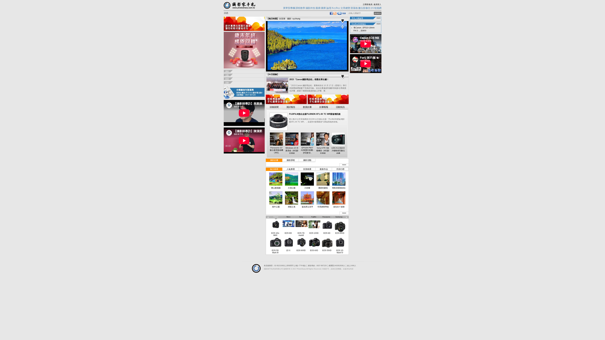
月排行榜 (340, 169)
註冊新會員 (367, 4)
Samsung (338, 217)
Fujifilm (313, 217)
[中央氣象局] (341, 14)
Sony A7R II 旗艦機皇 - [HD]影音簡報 (322, 150)
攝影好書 (274, 160)
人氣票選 (291, 169)
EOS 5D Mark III (275, 251)
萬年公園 (276, 207)
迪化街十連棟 (339, 207)
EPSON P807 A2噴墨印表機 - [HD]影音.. (307, 150)
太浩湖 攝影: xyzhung (289, 18)
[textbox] (360, 13)
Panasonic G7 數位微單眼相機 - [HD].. (276, 150)
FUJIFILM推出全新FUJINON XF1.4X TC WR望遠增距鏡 (314, 114)
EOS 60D (314, 250)
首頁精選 (307, 169)
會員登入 (377, 4)
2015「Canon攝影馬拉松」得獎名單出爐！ (309, 79)
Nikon (288, 217)
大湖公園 (291, 188)
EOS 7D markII (301, 234)
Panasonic (326, 217)
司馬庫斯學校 (323, 207)
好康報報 (323, 107)
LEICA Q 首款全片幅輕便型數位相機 (338, 150)
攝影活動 (307, 160)
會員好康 (307, 107)
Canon (276, 217)
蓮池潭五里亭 (307, 207)
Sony (301, 217)
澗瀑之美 (291, 207)
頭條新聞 (274, 107)
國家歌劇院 (323, 188)
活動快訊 (340, 107)
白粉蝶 (307, 188)
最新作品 (324, 169)
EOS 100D (314, 233)
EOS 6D (326, 233)
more (344, 165)
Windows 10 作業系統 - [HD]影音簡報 (291, 150)
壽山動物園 (276, 188)
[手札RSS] (334, 14)
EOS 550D (326, 250)
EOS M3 (288, 233)
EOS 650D (339, 233)
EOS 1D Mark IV (339, 251)
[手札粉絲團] (331, 14)
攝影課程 (291, 160)
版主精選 (274, 169)
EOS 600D (301, 250)
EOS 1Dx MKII (275, 234)
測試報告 (290, 107)
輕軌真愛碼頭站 (339, 188)
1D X (288, 250)
